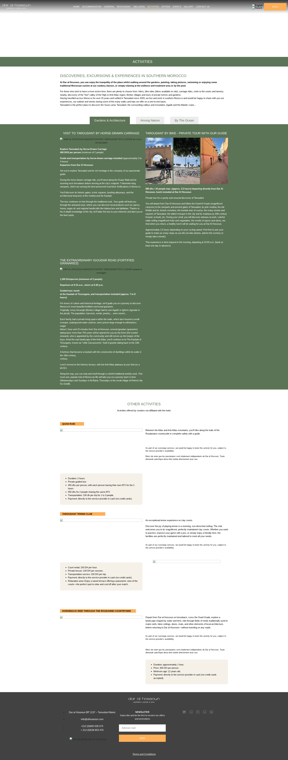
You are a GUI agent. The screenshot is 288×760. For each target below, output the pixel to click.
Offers (166, 6)
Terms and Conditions (144, 754)
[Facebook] (136, 747)
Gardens (109, 6)
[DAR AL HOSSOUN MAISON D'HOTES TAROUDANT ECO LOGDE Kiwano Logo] (204, 711)
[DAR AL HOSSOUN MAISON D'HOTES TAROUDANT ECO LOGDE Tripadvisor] (211, 711)
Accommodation (91, 6)
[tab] (110, 120)
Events (177, 6)
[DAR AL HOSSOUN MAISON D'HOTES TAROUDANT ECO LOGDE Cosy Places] (197, 711)
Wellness (139, 6)
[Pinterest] (148, 747)
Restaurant (124, 6)
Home (76, 6)
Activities (153, 6)
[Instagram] (142, 747)
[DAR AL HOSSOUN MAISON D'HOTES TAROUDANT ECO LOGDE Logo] (184, 711)
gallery (188, 6)
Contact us (203, 6)
